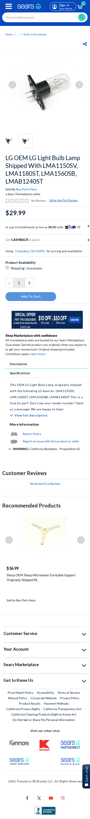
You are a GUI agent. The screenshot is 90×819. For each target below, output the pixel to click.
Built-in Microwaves (35, 34)
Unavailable (34, 268)
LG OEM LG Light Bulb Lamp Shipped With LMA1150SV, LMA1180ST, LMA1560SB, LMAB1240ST (42, 169)
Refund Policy (17, 698)
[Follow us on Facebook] (27, 798)
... (18, 34)
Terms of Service (68, 692)
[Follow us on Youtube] (51, 798)
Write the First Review (63, 200)
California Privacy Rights (23, 709)
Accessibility (45, 692)
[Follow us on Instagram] (62, 798)
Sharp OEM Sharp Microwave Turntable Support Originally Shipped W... (41, 577)
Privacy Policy (69, 698)
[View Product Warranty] (14, 434)
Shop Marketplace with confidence (31, 335)
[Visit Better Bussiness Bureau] (45, 810)
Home (8, 34)
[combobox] (45, 17)
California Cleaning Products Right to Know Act (43, 714)
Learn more (37, 354)
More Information (24, 424)
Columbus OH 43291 (30, 251)
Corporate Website (44, 698)
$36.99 (13, 568)
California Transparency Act (62, 709)
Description (18, 364)
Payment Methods (56, 703)
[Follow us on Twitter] (39, 798)
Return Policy (32, 434)
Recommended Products (31, 505)
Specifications (20, 373)
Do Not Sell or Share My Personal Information (44, 720)
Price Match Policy (20, 692)
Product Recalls (29, 703)
